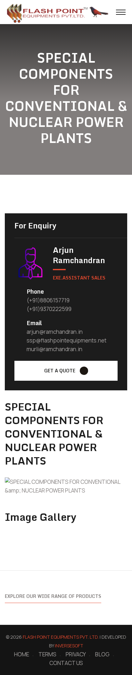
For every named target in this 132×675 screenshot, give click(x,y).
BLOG (102, 654)
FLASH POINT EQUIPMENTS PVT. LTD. (61, 637)
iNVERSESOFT (69, 646)
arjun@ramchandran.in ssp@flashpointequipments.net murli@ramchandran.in (66, 340)
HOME (21, 654)
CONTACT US (66, 663)
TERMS (47, 654)
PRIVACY (76, 654)
